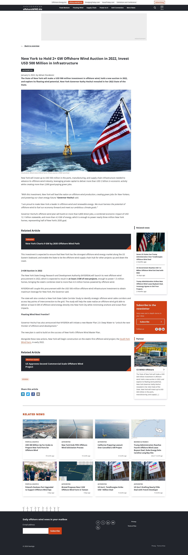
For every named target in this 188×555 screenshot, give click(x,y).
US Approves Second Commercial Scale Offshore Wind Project (54, 365)
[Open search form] (154, 8)
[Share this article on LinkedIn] (23, 394)
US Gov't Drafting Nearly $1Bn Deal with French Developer (147, 488)
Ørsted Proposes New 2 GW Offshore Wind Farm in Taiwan (75, 488)
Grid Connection (117, 8)
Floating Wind (78, 8)
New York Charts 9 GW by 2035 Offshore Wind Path (52, 243)
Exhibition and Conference (126, 2)
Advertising (159, 2)
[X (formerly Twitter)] (159, 329)
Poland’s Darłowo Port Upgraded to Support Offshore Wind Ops (39, 488)
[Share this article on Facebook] (33, 394)
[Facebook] (156, 329)
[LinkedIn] (163, 329)
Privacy (133, 521)
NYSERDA (25, 379)
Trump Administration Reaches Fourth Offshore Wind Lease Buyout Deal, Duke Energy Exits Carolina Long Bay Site (147, 449)
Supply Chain (91, 8)
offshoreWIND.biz (75, 2)
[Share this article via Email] (38, 394)
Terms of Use (132, 526)
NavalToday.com (108, 2)
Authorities (27, 70)
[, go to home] (32, 8)
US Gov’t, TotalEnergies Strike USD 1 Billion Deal (110, 488)
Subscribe (144, 322)
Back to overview (31, 46)
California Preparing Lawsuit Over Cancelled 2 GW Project (110, 446)
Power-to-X (104, 8)
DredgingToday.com (92, 2)
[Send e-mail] (113, 523)
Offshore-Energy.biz (59, 2)
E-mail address (29, 524)
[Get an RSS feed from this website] (98, 528)
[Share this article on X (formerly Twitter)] (28, 394)
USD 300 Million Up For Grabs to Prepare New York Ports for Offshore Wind (39, 447)
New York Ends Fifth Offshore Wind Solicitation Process (74, 446)
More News (131, 8)
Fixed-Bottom (64, 8)
